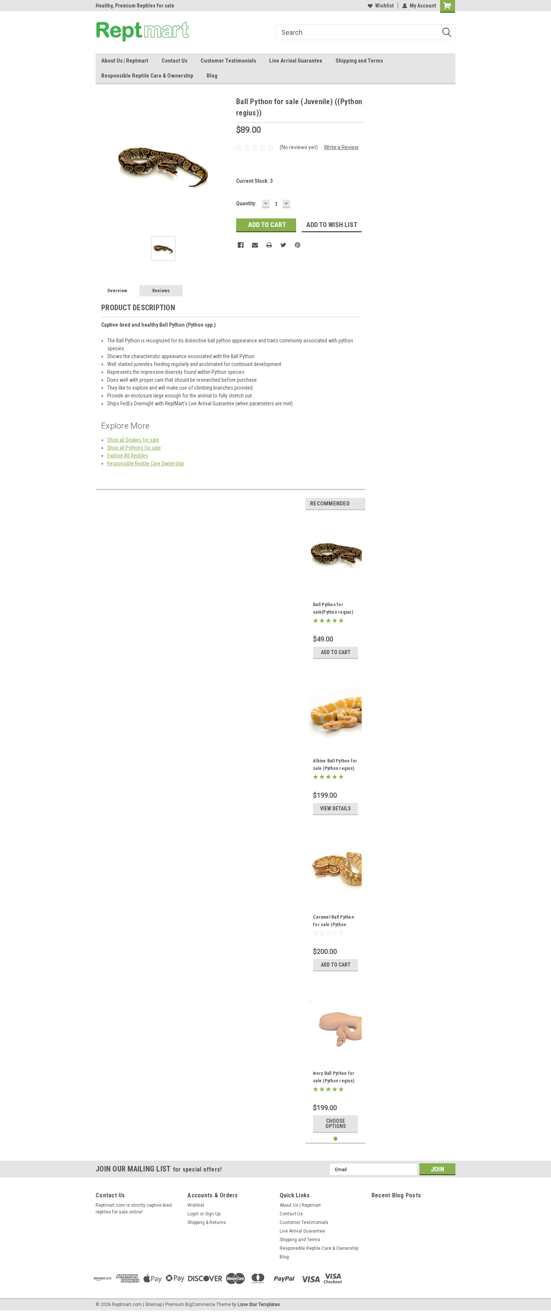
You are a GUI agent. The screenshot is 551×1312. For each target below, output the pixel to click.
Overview (117, 290)
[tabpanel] (335, 589)
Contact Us (174, 60)
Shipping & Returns (206, 1222)
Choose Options (335, 1123)
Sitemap (153, 1304)
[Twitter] (283, 245)
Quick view (335, 585)
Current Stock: (254, 181)
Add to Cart (335, 652)
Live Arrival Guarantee (295, 60)
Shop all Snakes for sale (133, 440)
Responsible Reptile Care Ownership (145, 463)
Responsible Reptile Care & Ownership (147, 75)
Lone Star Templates (259, 1304)
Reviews (161, 290)
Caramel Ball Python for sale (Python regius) (333, 925)
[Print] (269, 245)
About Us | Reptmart (124, 60)
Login (193, 1213)
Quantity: (246, 203)
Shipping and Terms (359, 60)
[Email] (255, 245)
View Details (335, 808)
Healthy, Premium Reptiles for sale (135, 6)
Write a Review (341, 147)
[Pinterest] (298, 245)
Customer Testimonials (228, 60)
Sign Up (212, 1213)
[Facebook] (241, 245)
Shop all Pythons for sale (134, 448)
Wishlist (384, 6)
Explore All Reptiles (127, 456)
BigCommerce (200, 1304)
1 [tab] (336, 1139)
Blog (212, 75)
